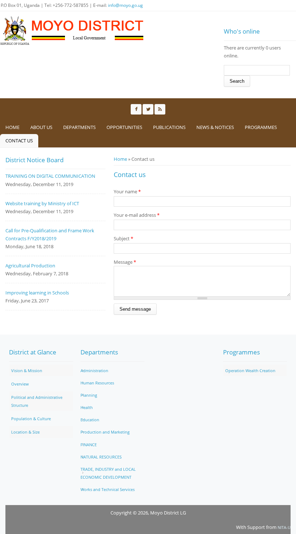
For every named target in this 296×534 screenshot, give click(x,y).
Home (12, 127)
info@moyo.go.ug (125, 5)
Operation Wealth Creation (250, 370)
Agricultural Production (30, 265)
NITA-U (284, 527)
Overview (20, 384)
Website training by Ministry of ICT (42, 203)
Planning (88, 395)
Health (86, 407)
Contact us (19, 140)
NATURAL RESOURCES (101, 457)
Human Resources (97, 383)
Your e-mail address (137, 215)
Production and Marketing (105, 432)
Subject (123, 238)
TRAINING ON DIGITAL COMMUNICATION (50, 176)
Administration (94, 370)
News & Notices (215, 127)
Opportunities (124, 127)
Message (125, 262)
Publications (169, 127)
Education (89, 419)
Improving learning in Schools (37, 292)
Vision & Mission (26, 370)
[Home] (72, 30)
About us (41, 127)
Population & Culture (31, 418)
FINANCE (88, 444)
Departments (79, 127)
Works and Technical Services (107, 489)
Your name (127, 191)
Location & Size (25, 432)
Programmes (261, 127)
